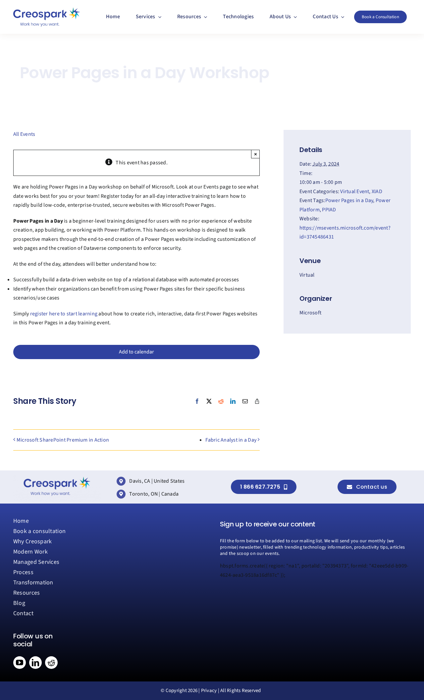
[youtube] (19, 662)
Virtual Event (354, 191)
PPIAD (329, 209)
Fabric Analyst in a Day (230, 440)
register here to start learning (63, 313)
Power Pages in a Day (349, 200)
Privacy (209, 690)
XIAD (377, 191)
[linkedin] (35, 662)
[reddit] (51, 662)
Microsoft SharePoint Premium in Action (63, 440)
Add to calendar (136, 352)
